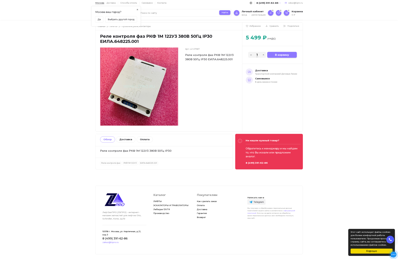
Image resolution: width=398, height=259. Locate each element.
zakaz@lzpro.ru (295, 3)
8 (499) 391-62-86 (267, 2)
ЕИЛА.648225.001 (148, 163)
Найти (225, 12)
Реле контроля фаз (110, 163)
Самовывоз (147, 3)
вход (244, 15)
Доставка (111, 3)
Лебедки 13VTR (161, 209)
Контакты (162, 3)
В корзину (282, 54)
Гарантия (202, 213)
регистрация (259, 15)
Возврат (201, 217)
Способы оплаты (128, 3)
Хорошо (371, 251)
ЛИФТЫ (113, 26)
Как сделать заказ (207, 201)
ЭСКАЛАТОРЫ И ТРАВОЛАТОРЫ (170, 205)
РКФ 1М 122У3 (130, 163)
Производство (161, 213)
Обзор (107, 139)
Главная (101, 26)
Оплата (145, 139)
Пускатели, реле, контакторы (136, 26)
